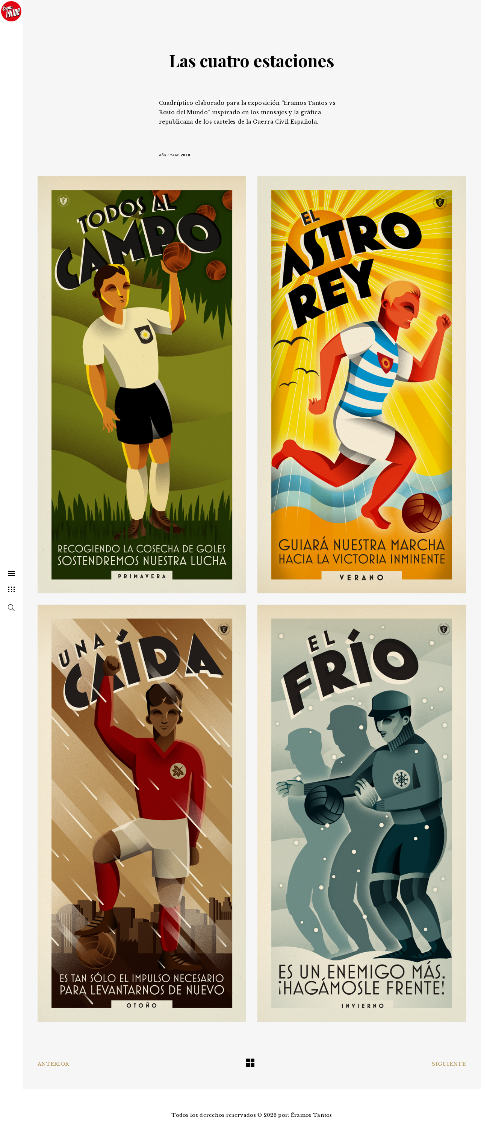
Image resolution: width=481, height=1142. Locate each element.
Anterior (53, 1064)
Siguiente (449, 1064)
